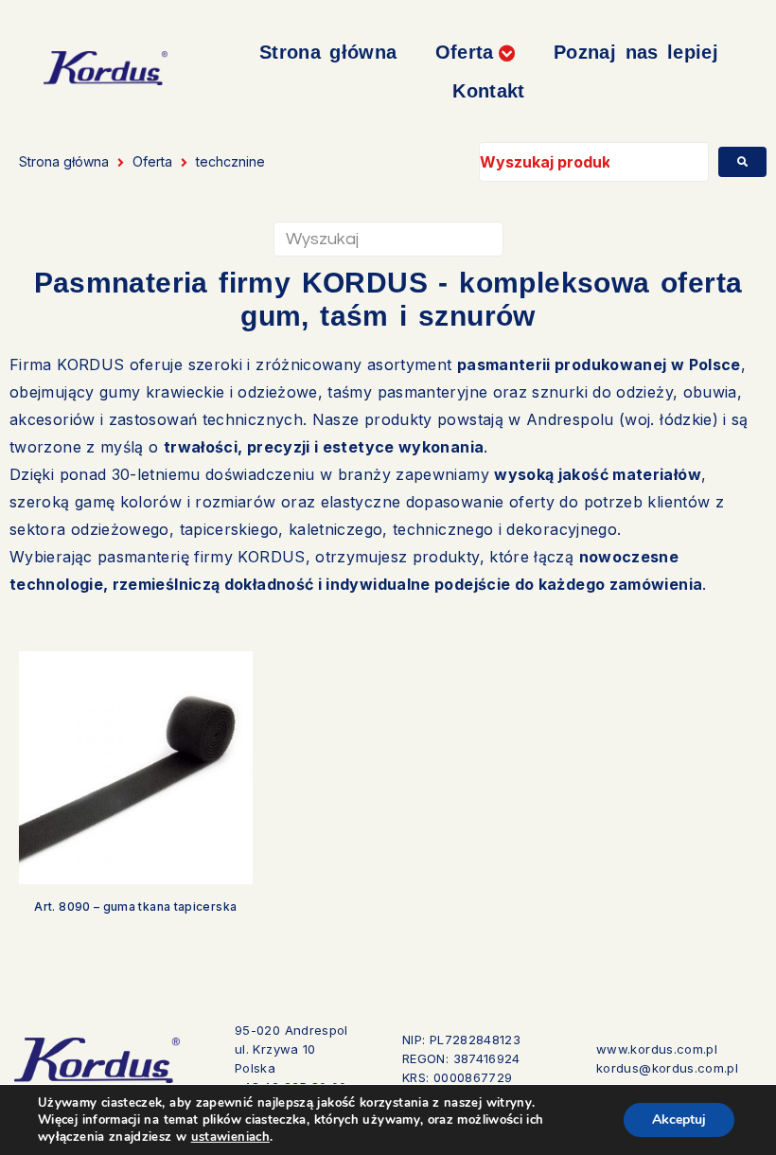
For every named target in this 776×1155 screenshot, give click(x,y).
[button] (476, 52)
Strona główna (64, 161)
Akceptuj (679, 1119)
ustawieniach (230, 1137)
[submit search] (742, 162)
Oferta (152, 161)
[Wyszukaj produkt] (594, 162)
